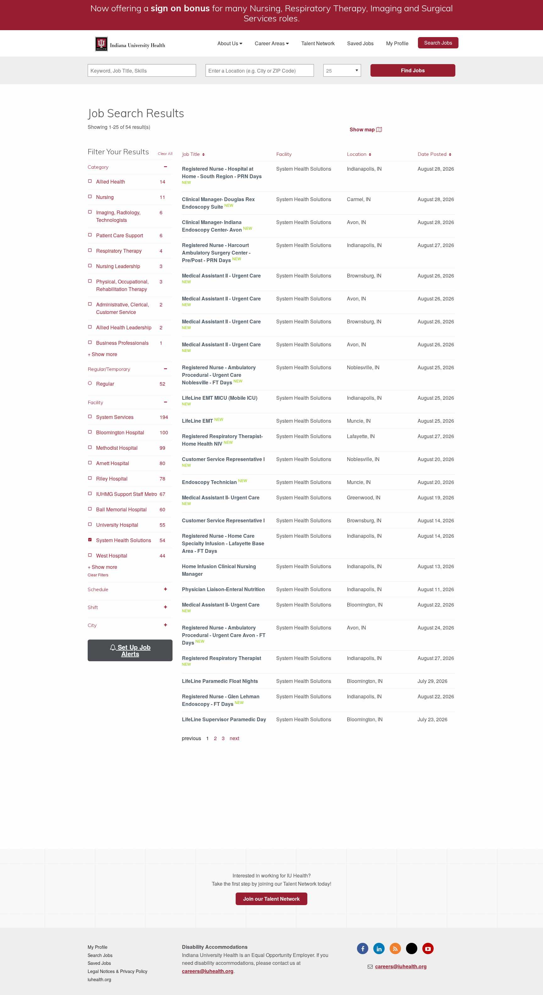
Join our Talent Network (271, 898)
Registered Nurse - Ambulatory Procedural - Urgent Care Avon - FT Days (224, 635)
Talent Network (318, 43)
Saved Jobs (360, 43)
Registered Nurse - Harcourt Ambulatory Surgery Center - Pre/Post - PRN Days (216, 252)
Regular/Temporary (109, 369)
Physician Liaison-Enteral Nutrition (223, 589)
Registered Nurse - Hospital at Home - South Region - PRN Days (222, 172)
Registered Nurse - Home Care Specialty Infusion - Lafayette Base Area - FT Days (223, 543)
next (234, 738)
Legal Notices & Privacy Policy (117, 971)
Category (98, 167)
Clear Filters (98, 574)
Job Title (192, 154)
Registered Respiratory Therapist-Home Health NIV (222, 439)
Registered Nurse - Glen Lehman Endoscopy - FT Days (221, 700)
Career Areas (270, 43)
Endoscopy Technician (209, 482)
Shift (93, 607)
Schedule (98, 589)
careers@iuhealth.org (207, 971)
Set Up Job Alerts (133, 650)
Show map (363, 129)
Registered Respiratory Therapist (221, 658)
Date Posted (433, 154)
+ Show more (102, 354)
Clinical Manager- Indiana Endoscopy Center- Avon (212, 225)
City (92, 625)
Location (358, 154)
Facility (95, 402)
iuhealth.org (99, 979)
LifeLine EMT (197, 420)
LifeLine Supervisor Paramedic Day (224, 719)
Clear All (165, 153)
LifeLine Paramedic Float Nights (220, 680)
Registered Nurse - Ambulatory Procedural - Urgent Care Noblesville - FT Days (219, 375)
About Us (228, 43)
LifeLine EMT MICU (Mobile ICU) (219, 397)
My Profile (397, 43)
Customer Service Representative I (223, 459)
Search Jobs (438, 42)
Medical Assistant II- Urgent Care (221, 497)
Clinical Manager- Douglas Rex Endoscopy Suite (218, 202)
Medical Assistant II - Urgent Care (221, 275)
